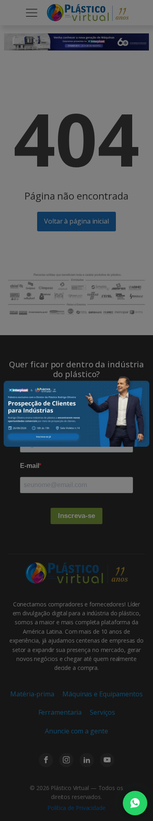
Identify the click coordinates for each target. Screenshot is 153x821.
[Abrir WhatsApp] (135, 803)
